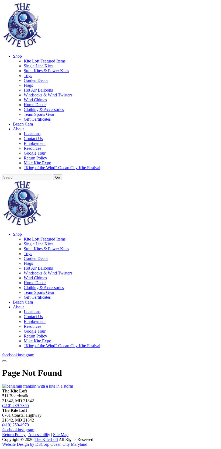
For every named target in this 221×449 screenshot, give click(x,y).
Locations (32, 133)
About (18, 129)
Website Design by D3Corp (25, 444)
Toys (28, 75)
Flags (28, 85)
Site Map (60, 434)
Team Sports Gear (39, 114)
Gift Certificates (37, 119)
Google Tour (35, 153)
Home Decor (35, 104)
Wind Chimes (35, 100)
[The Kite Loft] (22, 47)
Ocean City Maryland (68, 444)
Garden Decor (36, 80)
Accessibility (39, 434)
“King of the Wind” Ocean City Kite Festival (62, 167)
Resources (32, 148)
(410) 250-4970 (15, 425)
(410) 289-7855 (15, 405)
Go (57, 177)
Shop (17, 56)
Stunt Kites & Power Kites (46, 70)
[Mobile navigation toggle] (4, 361)
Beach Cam (23, 124)
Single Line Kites (38, 66)
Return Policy (35, 158)
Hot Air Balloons (38, 90)
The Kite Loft (46, 439)
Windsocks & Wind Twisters (48, 95)
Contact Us (33, 138)
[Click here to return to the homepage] (37, 386)
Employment (35, 143)
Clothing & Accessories (44, 109)
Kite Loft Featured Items (44, 61)
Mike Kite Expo (37, 163)
